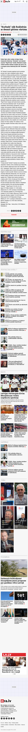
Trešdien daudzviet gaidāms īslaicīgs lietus (16, 286)
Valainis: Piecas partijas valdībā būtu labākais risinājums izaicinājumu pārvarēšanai (15, 316)
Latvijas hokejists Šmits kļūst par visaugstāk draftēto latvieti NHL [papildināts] (6, 262)
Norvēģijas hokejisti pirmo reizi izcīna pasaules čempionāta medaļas (20, 261)
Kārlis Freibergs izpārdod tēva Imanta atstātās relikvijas (17, 329)
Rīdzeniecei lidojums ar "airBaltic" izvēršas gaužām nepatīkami (15, 321)
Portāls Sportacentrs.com (6, 32)
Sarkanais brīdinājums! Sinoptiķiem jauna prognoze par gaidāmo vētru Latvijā (13, 580)
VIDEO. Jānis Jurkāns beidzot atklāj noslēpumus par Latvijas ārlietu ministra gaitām (17, 347)
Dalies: (8, 210)
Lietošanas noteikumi (5, 724)
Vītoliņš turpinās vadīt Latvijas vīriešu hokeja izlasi (7, 245)
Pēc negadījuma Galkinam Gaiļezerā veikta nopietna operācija (15, 296)
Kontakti (2, 726)
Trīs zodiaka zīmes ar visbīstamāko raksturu (15, 337)
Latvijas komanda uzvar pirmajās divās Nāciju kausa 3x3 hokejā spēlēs (20, 245)
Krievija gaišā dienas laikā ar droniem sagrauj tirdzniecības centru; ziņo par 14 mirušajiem (7, 603)
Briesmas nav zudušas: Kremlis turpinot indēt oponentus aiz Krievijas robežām (14, 310)
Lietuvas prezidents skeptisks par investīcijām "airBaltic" (6, 620)
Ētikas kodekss (17, 724)
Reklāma (6, 722)
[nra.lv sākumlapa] (6, 1)
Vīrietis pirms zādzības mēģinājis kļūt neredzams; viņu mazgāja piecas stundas (20, 620)
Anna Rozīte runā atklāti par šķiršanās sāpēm (16, 305)
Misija (10, 722)
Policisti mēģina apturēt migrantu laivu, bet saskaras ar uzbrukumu (17, 355)
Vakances (23, 724)
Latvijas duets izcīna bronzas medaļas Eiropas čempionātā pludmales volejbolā (7, 434)
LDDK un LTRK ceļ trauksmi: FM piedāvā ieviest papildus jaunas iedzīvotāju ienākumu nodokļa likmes (16, 291)
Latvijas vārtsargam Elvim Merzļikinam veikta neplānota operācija (13, 395)
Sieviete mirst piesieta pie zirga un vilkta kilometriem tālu (15, 300)
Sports (4, 24)
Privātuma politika (15, 722)
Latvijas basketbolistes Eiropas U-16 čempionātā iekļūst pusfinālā (6, 417)
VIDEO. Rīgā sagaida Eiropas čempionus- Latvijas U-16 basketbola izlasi (20, 434)
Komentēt (14, 214)
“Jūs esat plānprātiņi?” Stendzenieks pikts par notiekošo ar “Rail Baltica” (16, 363)
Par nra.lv (2, 722)
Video (3, 480)
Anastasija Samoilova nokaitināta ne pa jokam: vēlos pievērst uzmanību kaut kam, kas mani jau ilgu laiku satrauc (20, 418)
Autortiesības (11, 724)
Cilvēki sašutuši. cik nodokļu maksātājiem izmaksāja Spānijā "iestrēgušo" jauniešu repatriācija (14, 275)
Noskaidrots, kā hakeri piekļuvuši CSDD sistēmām (19, 602)
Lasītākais (4, 325)
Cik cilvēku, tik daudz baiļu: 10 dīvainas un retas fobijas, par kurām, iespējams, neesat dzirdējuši (15, 281)
